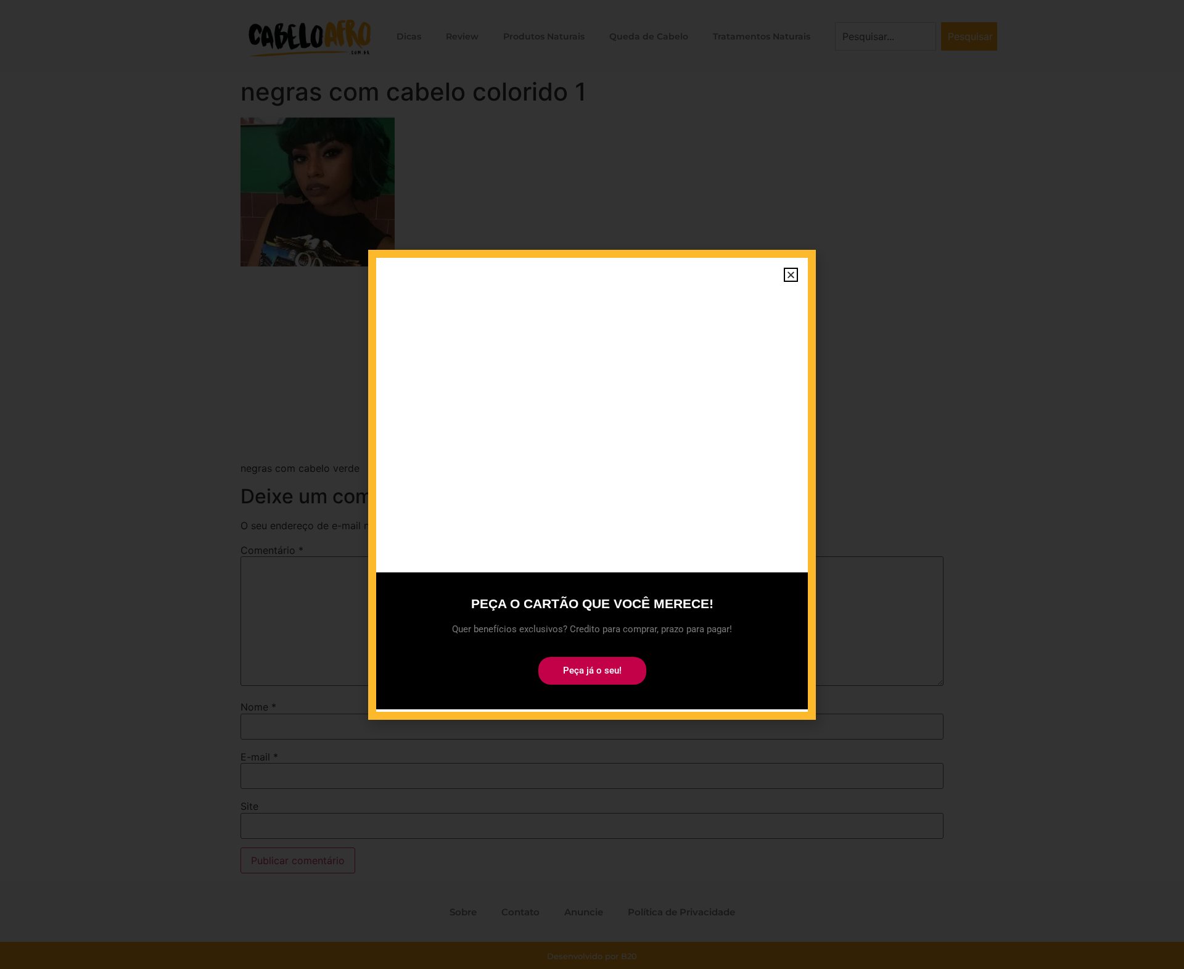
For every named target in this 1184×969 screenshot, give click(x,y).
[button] (791, 274)
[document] (592, 484)
